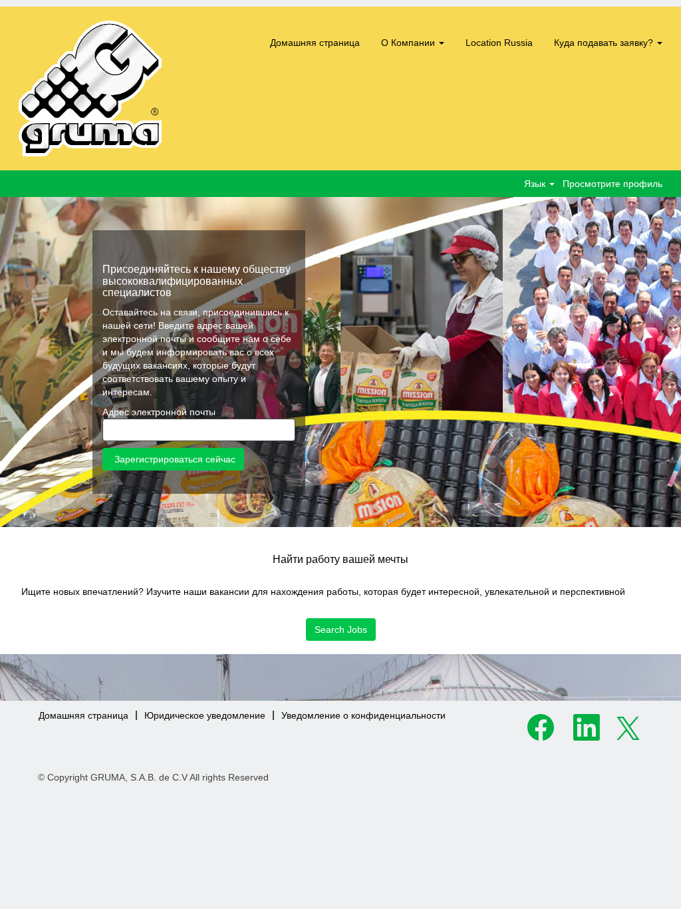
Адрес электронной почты (158, 412)
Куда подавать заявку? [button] (605, 42)
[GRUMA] (90, 88)
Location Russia (499, 42)
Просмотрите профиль (612, 183)
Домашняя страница (315, 42)
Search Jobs (341, 629)
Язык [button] (536, 183)
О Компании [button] (409, 42)
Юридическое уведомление (204, 715)
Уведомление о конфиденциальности (363, 715)
